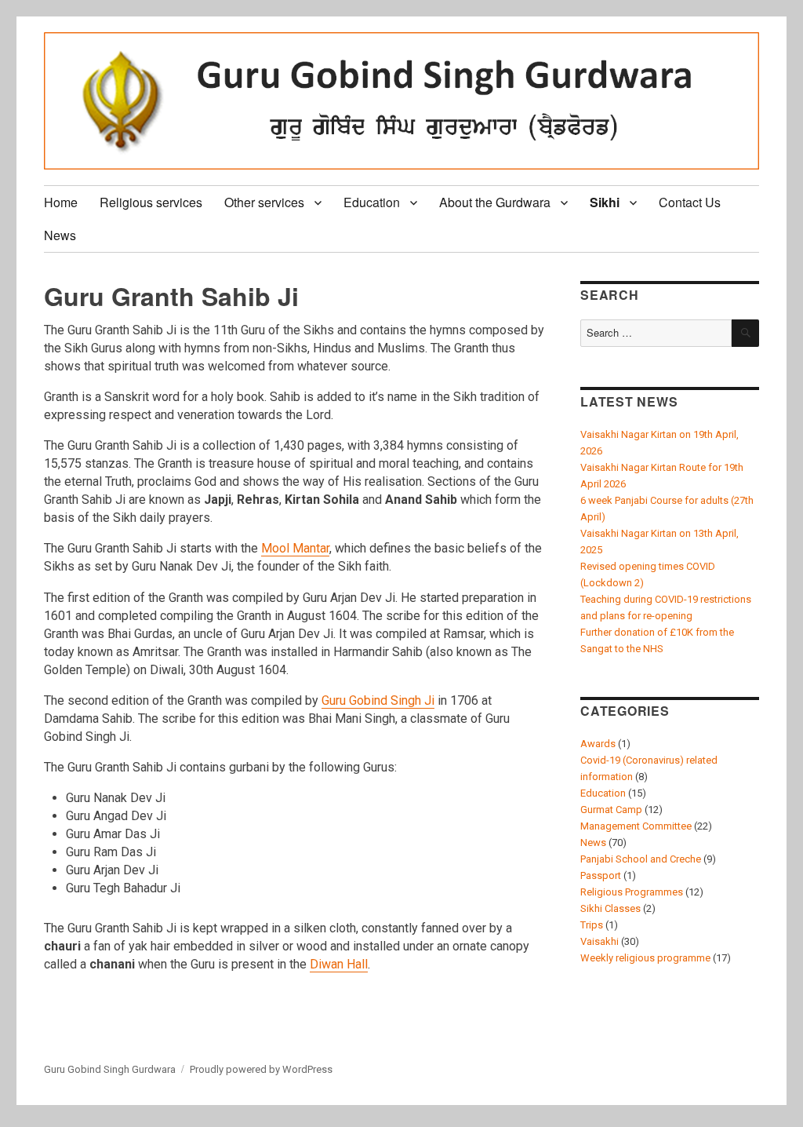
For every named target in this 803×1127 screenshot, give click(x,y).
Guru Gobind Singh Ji (378, 700)
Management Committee (636, 826)
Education (371, 202)
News (60, 235)
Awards (598, 744)
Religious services (151, 202)
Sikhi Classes (610, 908)
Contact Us (690, 202)
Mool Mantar (295, 548)
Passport (600, 875)
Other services (264, 202)
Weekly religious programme (645, 958)
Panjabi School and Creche (640, 859)
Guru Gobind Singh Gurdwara (110, 1069)
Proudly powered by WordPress (261, 1069)
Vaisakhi (599, 941)
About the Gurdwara (494, 202)
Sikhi (605, 202)
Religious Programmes (631, 892)
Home (61, 202)
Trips (591, 925)
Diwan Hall (339, 964)
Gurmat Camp (611, 809)
